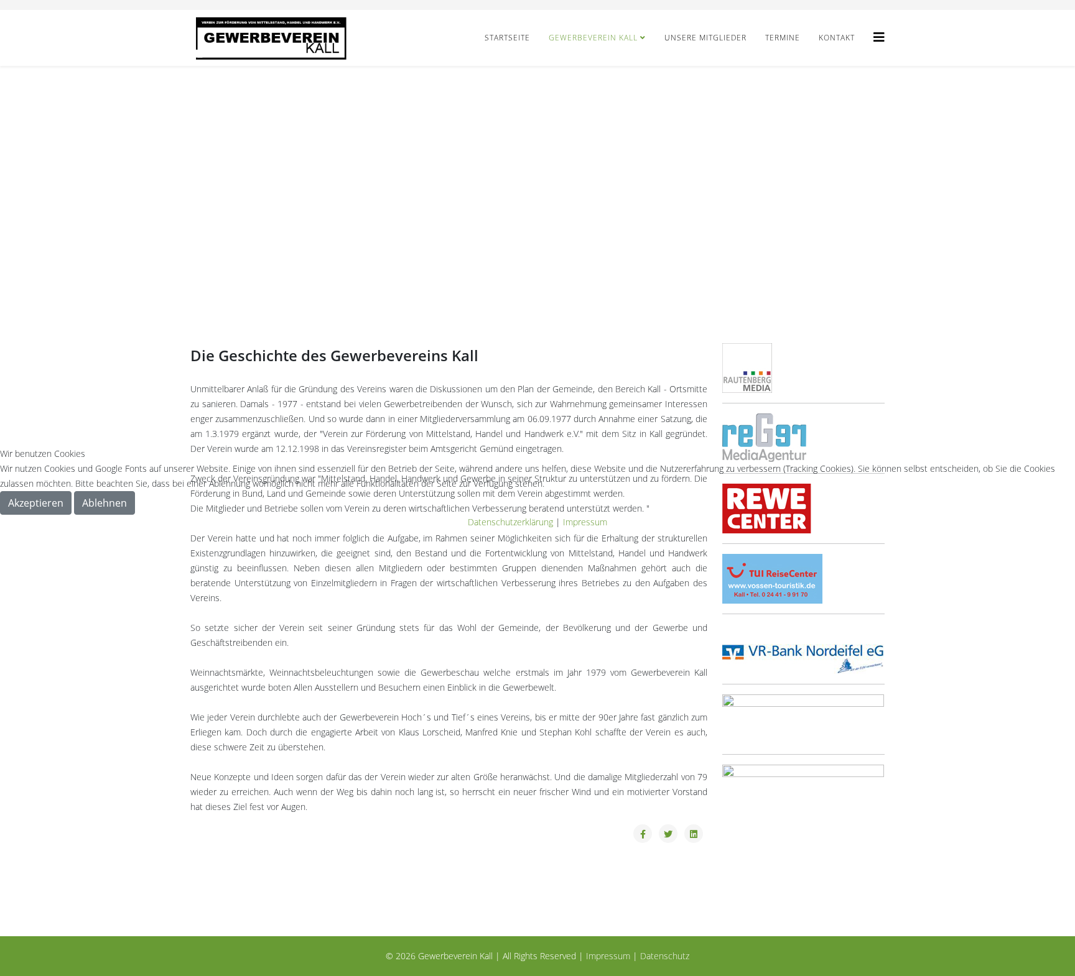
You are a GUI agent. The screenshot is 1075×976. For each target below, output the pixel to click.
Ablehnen (104, 503)
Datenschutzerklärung (510, 522)
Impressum (585, 522)
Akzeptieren (35, 503)
